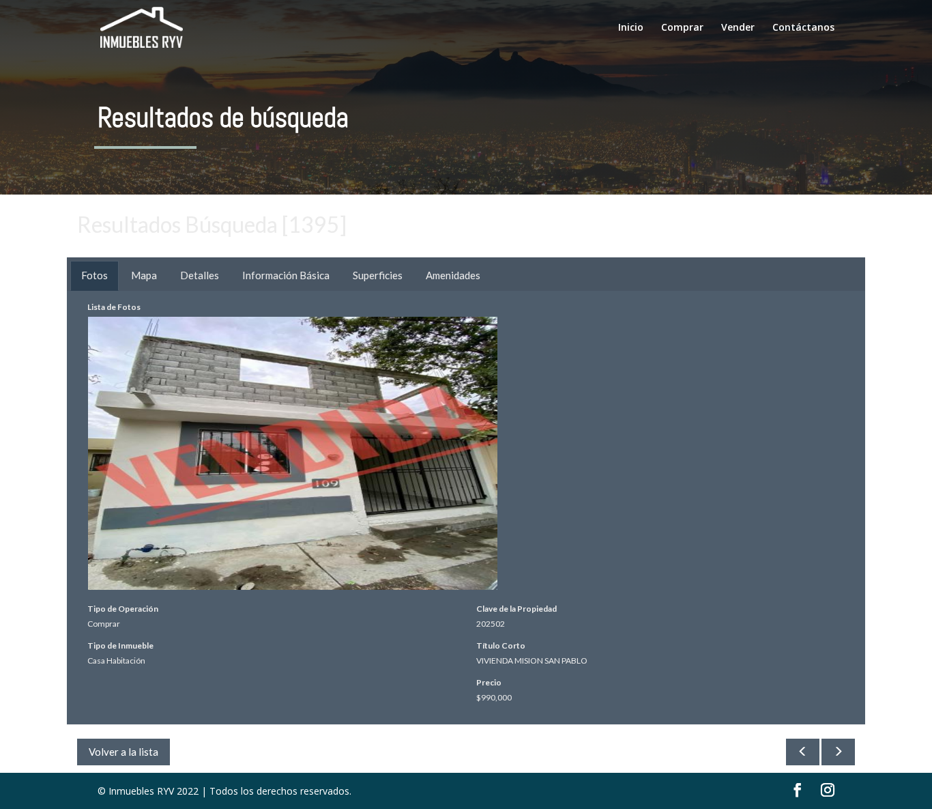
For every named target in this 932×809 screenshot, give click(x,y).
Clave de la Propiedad (516, 609)
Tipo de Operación (122, 609)
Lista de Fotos (114, 307)
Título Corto (500, 645)
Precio (488, 682)
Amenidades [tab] (453, 275)
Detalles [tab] (199, 275)
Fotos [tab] (94, 275)
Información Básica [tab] (286, 275)
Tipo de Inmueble (120, 645)
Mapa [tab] (144, 275)
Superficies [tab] (378, 275)
